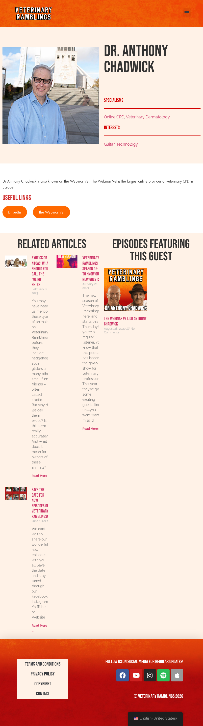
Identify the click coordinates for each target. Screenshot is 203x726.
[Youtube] (136, 675)
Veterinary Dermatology (148, 117)
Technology (127, 144)
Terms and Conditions (42, 664)
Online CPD (114, 117)
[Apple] (177, 675)
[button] (187, 12)
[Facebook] (122, 675)
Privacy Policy (43, 674)
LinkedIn (14, 212)
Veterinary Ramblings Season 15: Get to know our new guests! (93, 268)
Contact (43, 694)
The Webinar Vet (51, 212)
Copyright (42, 684)
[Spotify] (163, 675)
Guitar (109, 144)
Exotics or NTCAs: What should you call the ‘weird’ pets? (41, 271)
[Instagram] (150, 675)
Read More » (41, 476)
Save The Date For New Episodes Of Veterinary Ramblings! (40, 503)
